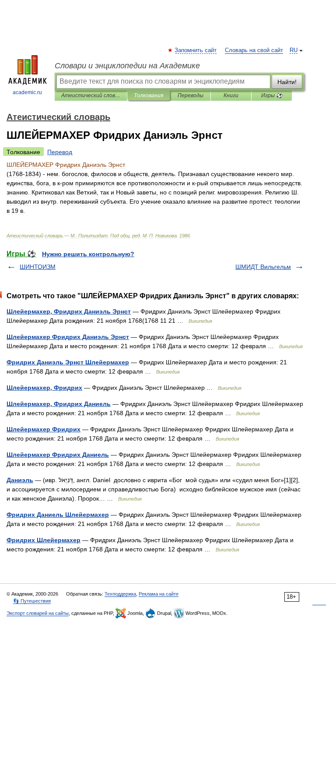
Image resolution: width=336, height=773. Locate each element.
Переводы (190, 95)
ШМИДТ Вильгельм (263, 266)
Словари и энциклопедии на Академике (127, 65)
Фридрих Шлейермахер (43, 540)
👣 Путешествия (32, 601)
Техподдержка (120, 594)
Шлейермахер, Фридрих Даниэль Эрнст (69, 311)
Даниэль (20, 480)
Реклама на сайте (158, 594)
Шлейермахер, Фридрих (44, 387)
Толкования (148, 95)
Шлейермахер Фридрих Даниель (58, 454)
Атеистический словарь (90, 95)
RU (294, 50)
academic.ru (27, 92)
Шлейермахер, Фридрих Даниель (59, 403)
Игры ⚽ (272, 95)
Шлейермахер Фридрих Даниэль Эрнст (68, 336)
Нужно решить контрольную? (88, 254)
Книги (231, 95)
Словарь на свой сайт (254, 50)
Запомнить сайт (196, 50)
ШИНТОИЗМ (38, 266)
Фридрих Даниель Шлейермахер (58, 514)
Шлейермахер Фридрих (43, 429)
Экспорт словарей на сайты (38, 613)
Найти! (287, 81)
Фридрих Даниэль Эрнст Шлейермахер (68, 362)
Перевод (59, 151)
